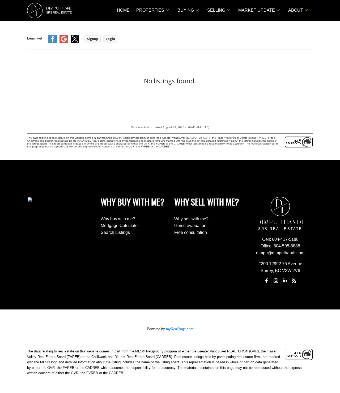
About (295, 10)
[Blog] (294, 281)
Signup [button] (92, 39)
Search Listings (115, 232)
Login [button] (110, 39)
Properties (150, 10)
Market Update (256, 10)
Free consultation (190, 232)
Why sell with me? (191, 219)
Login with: (36, 38)
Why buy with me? (118, 219)
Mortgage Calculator (120, 225)
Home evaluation (190, 225)
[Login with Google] (64, 42)
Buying (185, 10)
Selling (216, 10)
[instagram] (275, 281)
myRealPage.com (179, 329)
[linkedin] (284, 281)
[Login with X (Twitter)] (75, 42)
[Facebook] (266, 281)
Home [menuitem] (123, 10)
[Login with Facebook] (52, 42)
